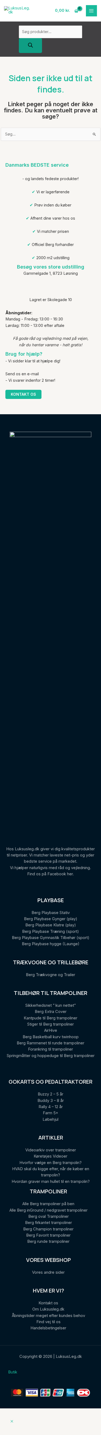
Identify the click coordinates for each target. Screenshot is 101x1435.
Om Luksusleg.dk (48, 1309)
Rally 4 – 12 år (51, 1106)
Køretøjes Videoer (50, 1156)
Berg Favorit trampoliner (48, 1235)
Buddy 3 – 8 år (50, 1100)
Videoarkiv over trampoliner (50, 1150)
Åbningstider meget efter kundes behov (48, 1315)
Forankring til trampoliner (50, 1049)
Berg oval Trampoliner (48, 1216)
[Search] (30, 45)
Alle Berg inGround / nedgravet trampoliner (48, 1210)
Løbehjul (50, 1119)
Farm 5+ (50, 1113)
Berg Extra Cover (51, 1011)
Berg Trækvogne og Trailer (50, 974)
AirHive (50, 1030)
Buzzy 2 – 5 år (50, 1094)
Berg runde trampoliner (48, 1241)
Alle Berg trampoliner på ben (48, 1203)
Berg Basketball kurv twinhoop (51, 1036)
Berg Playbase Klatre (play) (50, 925)
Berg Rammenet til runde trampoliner (50, 1043)
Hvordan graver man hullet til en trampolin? (51, 1181)
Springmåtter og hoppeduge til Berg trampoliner (51, 1055)
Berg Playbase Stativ (51, 912)
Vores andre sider (48, 1272)
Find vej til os (48, 1321)
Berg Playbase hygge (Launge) (50, 943)
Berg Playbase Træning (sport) (50, 931)
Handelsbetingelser (48, 1328)
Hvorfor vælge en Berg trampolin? (50, 1162)
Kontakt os (23, 394)
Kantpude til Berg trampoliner (50, 1018)
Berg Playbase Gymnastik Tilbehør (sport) (50, 937)
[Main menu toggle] (91, 10)
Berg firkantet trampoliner (48, 1222)
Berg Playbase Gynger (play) (50, 918)
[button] (11, 1421)
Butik (12, 1372)
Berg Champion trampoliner (48, 1229)
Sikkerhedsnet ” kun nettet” (50, 1005)
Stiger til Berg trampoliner (50, 1024)
